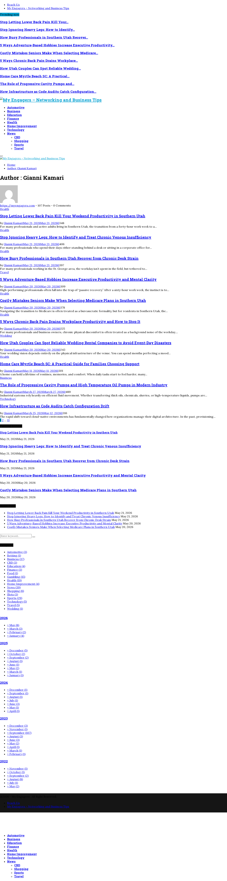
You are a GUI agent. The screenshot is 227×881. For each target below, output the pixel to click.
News (11, 133)
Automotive (15, 107)
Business (13, 111)
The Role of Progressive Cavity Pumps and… (37, 83)
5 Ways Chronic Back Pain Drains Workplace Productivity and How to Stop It (70, 321)
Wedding (6, 335)
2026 (4, 618)
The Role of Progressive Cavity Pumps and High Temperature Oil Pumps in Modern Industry (83, 385)
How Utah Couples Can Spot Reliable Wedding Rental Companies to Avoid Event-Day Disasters (85, 342)
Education (14, 115)
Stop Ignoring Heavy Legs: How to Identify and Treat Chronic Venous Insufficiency (75, 237)
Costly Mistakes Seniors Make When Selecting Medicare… (49, 53)
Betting (14, 555)
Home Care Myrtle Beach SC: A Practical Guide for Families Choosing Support (69, 364)
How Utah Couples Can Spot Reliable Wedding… (40, 68)
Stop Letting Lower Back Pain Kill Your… (34, 22)
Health (12, 122)
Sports (19, 144)
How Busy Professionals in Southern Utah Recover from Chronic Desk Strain (69, 258)
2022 (4, 761)
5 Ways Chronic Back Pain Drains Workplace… (39, 60)
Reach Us (13, 4)
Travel (19, 148)
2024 (4, 682)
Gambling (16, 576)
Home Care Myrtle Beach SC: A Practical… (35, 76)
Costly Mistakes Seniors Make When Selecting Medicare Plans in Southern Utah (73, 300)
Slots (12, 594)
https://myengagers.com (17, 205)
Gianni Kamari (27, 168)
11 (8, 420)
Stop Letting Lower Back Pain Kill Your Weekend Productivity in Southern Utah (72, 216)
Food (12, 573)
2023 (4, 718)
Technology (15, 130)
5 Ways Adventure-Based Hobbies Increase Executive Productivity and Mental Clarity (78, 279)
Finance (13, 118)
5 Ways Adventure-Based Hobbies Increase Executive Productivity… (57, 45)
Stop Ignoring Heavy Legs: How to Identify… (37, 29)
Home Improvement (22, 126)
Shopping (21, 141)
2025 (4, 643)
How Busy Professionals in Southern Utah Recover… (44, 37)
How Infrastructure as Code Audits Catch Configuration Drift (54, 406)
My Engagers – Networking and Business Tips (38, 8)
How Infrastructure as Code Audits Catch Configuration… (48, 91)
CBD (17, 137)
